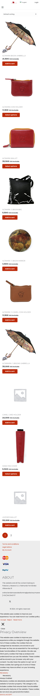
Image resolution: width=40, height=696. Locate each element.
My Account (6, 550)
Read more (17, 620)
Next (17, 535)
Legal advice (7, 547)
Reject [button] (9, 620)
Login (36, 2)
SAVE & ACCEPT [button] (6, 694)
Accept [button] (3, 620)
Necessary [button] (4, 673)
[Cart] (30, 2)
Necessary (7, 675)
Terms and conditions (10, 544)
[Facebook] (4, 601)
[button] (24, 2)
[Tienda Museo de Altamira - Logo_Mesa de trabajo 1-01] (14, 2)
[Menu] (2, 7)
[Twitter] (10, 601)
